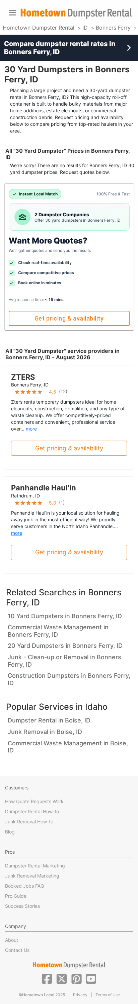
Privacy (80, 994)
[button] (47, 978)
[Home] (76, 13)
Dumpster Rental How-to (32, 811)
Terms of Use (107, 994)
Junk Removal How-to (29, 821)
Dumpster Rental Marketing (35, 865)
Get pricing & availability (69, 318)
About (11, 940)
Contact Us (17, 950)
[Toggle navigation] (12, 12)
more (31, 429)
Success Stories (22, 906)
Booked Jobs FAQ (24, 886)
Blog (10, 831)
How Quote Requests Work (34, 801)
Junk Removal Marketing (32, 876)
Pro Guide (15, 896)
